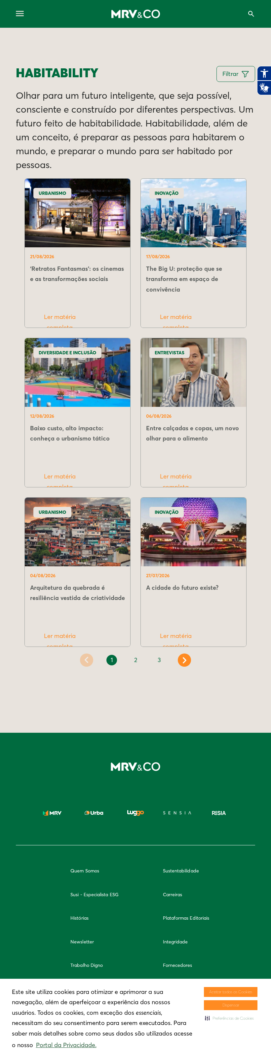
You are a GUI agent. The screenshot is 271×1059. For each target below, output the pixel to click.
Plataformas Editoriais (186, 918)
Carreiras (172, 895)
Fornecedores (177, 965)
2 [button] (135, 660)
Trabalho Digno (86, 965)
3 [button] (159, 660)
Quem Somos (84, 871)
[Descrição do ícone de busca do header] (251, 14)
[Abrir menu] (20, 14)
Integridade (175, 942)
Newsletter (82, 942)
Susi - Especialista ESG (94, 895)
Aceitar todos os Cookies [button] (230, 991)
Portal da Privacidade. (66, 1045)
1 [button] (112, 660)
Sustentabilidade (181, 871)
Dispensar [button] (230, 1005)
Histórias (79, 918)
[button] (229, 1018)
